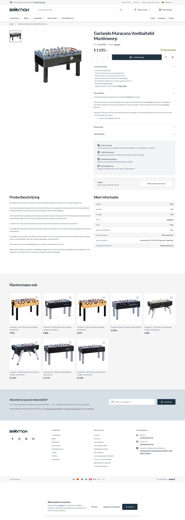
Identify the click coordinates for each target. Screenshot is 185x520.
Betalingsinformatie (101, 449)
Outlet (152, 18)
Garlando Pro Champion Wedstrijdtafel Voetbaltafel (57, 375)
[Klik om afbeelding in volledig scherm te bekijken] (57, 64)
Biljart (26, 18)
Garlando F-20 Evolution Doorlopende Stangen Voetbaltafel (158, 330)
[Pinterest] (26, 439)
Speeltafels (38, 18)
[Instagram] (19, 439)
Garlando (117, 44)
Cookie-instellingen (101, 466)
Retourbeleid (98, 452)
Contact (97, 435)
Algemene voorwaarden (102, 463)
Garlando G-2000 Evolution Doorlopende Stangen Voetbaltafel (24, 375)
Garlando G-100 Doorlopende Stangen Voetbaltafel (90, 330)
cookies (61, 505)
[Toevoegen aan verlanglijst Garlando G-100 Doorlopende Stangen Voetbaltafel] (104, 298)
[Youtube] (33, 439)
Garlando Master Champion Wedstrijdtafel (126, 329)
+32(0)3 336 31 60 (146, 438)
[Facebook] (12, 439)
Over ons (137, 2)
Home (11, 24)
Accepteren (130, 507)
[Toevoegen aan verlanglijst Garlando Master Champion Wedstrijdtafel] (137, 298)
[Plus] (108, 57)
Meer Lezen (122, 86)
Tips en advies (99, 442)
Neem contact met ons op (150, 2)
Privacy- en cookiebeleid (102, 459)
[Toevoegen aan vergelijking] (172, 57)
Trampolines (14, 18)
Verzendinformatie (100, 445)
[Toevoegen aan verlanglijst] (166, 57)
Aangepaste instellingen (111, 507)
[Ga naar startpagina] (19, 9)
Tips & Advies (126, 2)
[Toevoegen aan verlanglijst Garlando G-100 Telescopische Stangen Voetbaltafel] (36, 298)
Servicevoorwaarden (72, 409)
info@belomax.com (147, 444)
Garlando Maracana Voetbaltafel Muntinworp (32, 24)
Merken (171, 18)
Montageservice (68, 18)
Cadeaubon (162, 18)
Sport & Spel (52, 18)
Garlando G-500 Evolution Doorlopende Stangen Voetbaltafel (91, 375)
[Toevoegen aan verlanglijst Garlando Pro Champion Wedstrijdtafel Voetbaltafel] (70, 343)
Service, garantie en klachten (104, 456)
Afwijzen (94, 507)
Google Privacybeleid (53, 409)
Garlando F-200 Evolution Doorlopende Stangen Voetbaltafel (57, 330)
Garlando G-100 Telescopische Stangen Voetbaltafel (23, 330)
